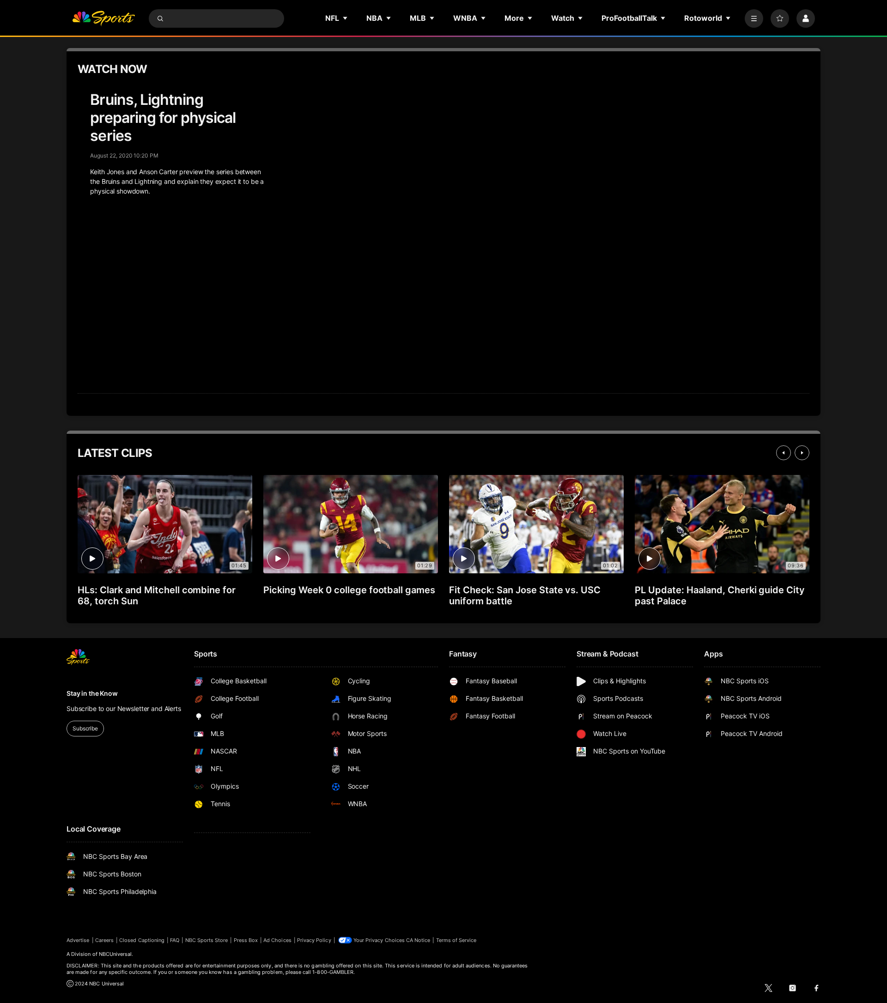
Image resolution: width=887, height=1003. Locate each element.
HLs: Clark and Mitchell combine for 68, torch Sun (157, 595)
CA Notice (418, 940)
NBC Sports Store (206, 940)
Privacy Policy (314, 940)
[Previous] (783, 452)
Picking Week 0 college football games (349, 590)
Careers (104, 940)
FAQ (174, 940)
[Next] (802, 452)
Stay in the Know (92, 693)
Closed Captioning (141, 940)
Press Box (246, 940)
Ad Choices (277, 940)
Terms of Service (456, 940)
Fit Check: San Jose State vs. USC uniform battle (525, 595)
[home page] (103, 18)
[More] (754, 18)
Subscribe (85, 728)
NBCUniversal (115, 954)
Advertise (78, 940)
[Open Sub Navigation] (345, 18)
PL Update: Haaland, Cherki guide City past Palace (720, 595)
